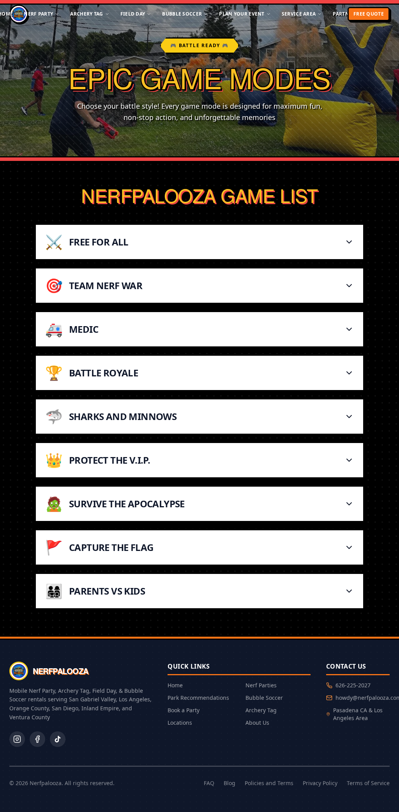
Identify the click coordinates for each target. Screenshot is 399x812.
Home (175, 685)
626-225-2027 (353, 685)
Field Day (132, 14)
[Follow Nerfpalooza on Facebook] (37, 739)
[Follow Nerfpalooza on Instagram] (17, 739)
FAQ (209, 783)
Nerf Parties (261, 685)
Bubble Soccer (182, 14)
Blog (229, 783)
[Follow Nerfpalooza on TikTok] (57, 739)
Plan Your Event (242, 14)
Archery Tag (86, 14)
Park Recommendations (198, 697)
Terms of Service (368, 783)
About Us (257, 722)
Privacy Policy (320, 783)
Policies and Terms (269, 783)
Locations (180, 722)
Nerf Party (38, 14)
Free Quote (368, 14)
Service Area (299, 14)
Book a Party (184, 710)
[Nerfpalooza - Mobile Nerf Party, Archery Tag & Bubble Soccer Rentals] (18, 14)
